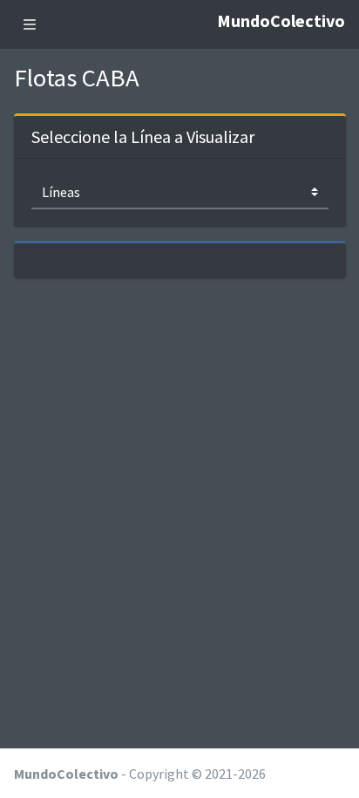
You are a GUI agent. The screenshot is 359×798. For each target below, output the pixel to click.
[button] (29, 24)
